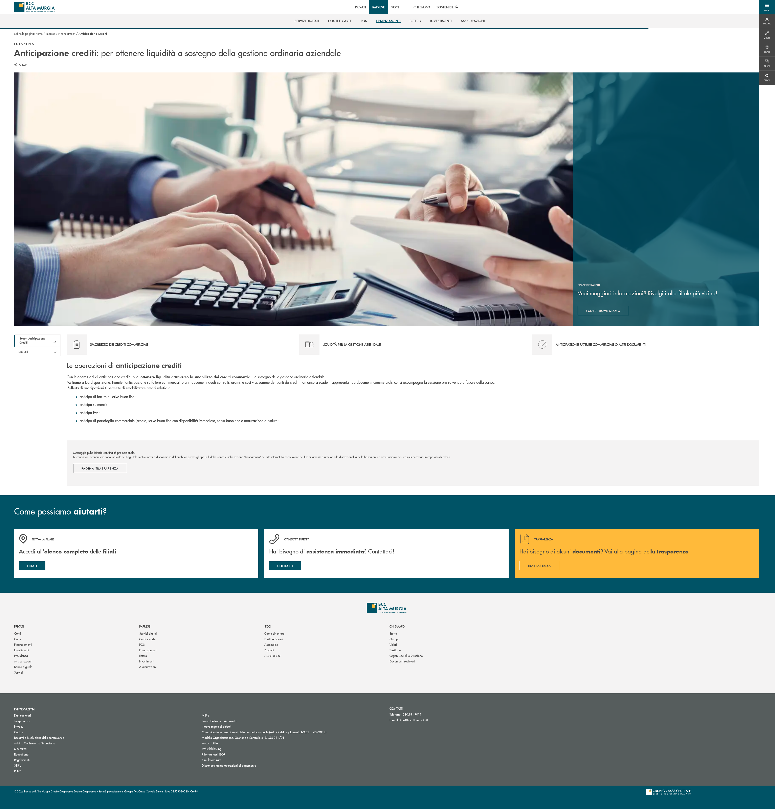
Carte (17, 639)
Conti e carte (147, 639)
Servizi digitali (148, 633)
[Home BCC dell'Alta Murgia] (34, 7)
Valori (393, 644)
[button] (767, 7)
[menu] (406, 7)
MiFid (205, 715)
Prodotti (269, 650)
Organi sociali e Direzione (406, 655)
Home (39, 33)
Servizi (18, 672)
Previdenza (21, 655)
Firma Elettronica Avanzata (234, 721)
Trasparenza (21, 721)
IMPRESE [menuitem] (378, 7)
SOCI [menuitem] (395, 7)
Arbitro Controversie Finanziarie (49, 743)
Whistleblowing (211, 748)
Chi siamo (397, 626)
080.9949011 (412, 714)
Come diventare (274, 633)
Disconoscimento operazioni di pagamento (244, 765)
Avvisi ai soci (272, 655)
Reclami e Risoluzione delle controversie (39, 737)
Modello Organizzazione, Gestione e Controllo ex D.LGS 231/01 (243, 737)
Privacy (18, 726)
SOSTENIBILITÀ (447, 7)
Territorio (395, 650)
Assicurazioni (22, 661)
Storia (393, 633)
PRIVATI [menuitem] (360, 7)
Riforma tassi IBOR (213, 754)
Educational (21, 754)
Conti (17, 633)
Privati (19, 626)
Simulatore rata (211, 760)
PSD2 (17, 771)
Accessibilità (210, 743)
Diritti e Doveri (273, 639)
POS (142, 644)
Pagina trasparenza (100, 468)
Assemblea (271, 644)
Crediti (194, 791)
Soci (267, 626)
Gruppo (394, 639)
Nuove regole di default (216, 726)
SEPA (17, 765)
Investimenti (21, 650)
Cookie (18, 732)
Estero (143, 655)
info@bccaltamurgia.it (414, 720)
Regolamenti (22, 760)
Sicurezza (20, 748)
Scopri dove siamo (603, 311)
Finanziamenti (66, 33)
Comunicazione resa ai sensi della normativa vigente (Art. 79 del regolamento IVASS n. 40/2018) (264, 732)
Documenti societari (402, 661)
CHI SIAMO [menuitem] (422, 7)
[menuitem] (307, 21)
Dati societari (22, 715)
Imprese (50, 33)
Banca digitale (23, 666)
